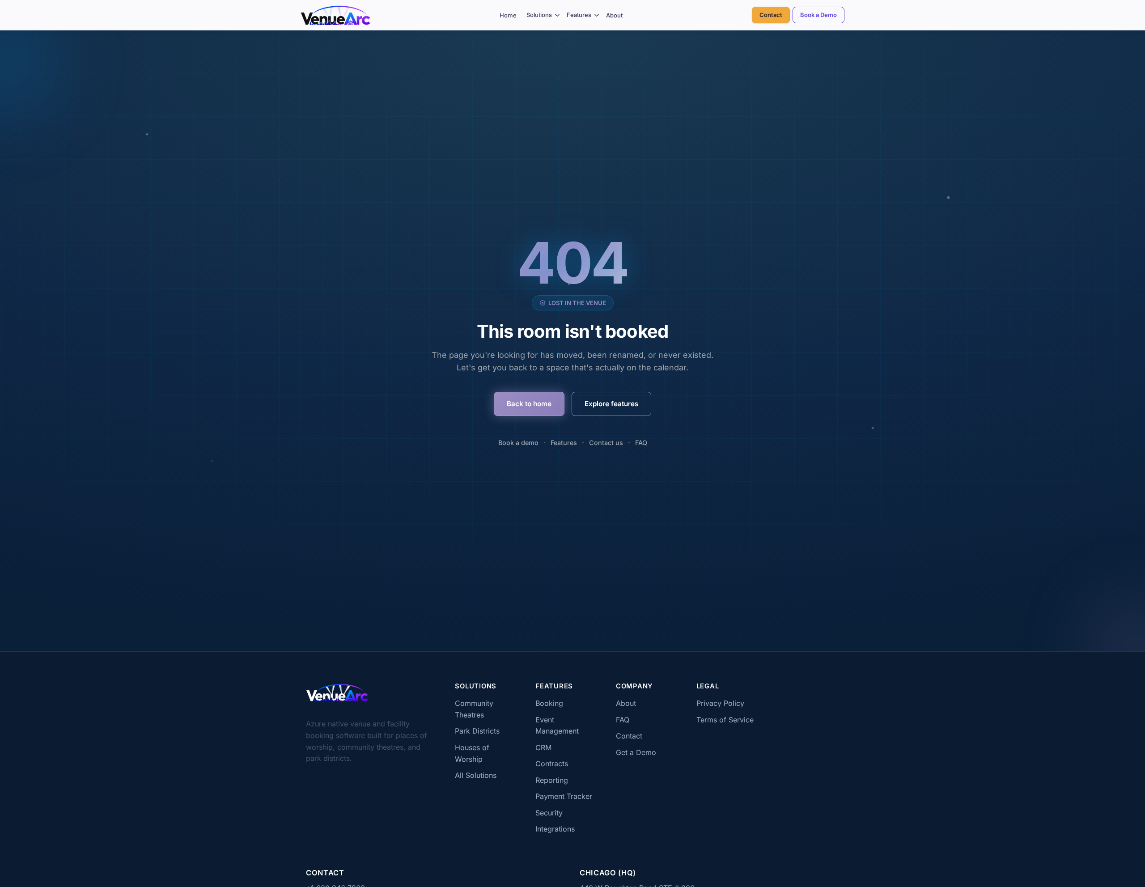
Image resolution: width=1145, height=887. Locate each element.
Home (508, 15)
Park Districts (477, 730)
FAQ (641, 442)
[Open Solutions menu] (557, 15)
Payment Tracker (563, 796)
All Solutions (475, 775)
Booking (549, 703)
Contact (770, 14)
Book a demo (518, 442)
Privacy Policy (720, 703)
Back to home (529, 403)
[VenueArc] (337, 692)
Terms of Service (725, 719)
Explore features (611, 403)
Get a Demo (636, 752)
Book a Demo (818, 14)
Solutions (539, 14)
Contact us (606, 442)
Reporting (551, 780)
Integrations (555, 828)
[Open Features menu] (597, 15)
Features (579, 14)
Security (549, 812)
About (614, 15)
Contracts (551, 763)
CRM (543, 747)
